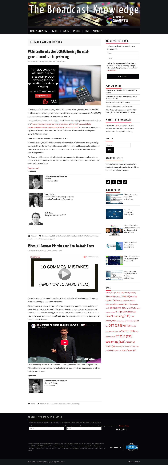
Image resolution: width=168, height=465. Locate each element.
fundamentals (123, 304)
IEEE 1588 (111, 312)
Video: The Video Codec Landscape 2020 (119, 106)
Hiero (129, 462)
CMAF (133, 297)
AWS (133, 293)
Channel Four (44, 404)
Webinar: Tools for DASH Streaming (118, 102)
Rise (117, 126)
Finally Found (60, 236)
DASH (119, 300)
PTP (126, 325)
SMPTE (128, 331)
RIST (118, 331)
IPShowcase (128, 311)
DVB (133, 300)
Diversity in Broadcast (39, 31)
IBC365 (67, 236)
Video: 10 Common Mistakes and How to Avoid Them (61, 246)
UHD (134, 346)
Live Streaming (118, 316)
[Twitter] (108, 182)
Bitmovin (110, 296)
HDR (112, 308)
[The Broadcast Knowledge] (84, 14)
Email (87, 31)
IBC (133, 308)
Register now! (33, 168)
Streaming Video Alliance (123, 346)
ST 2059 (111, 337)
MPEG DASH (130, 321)
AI (114, 293)
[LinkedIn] (119, 182)
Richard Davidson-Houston (62, 404)
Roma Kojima (39, 239)
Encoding (110, 304)
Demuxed (127, 300)
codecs (111, 300)
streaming (47, 239)
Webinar (33, 236)
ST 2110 (124, 336)
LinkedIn (66, 31)
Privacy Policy (111, 70)
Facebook (76, 31)
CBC (53, 236)
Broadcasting (46, 236)
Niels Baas (74, 236)
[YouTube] (125, 182)
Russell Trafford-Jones (57, 61)
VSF (111, 350)
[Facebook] (113, 182)
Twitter (55, 31)
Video (33, 404)
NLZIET (80, 236)
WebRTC (118, 350)
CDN (117, 297)
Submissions (98, 31)
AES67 (109, 293)
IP (118, 312)
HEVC (120, 308)
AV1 (120, 292)
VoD (53, 239)
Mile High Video (121, 321)
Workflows (129, 350)
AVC (127, 293)
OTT (85, 236)
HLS (127, 308)
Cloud (125, 296)
